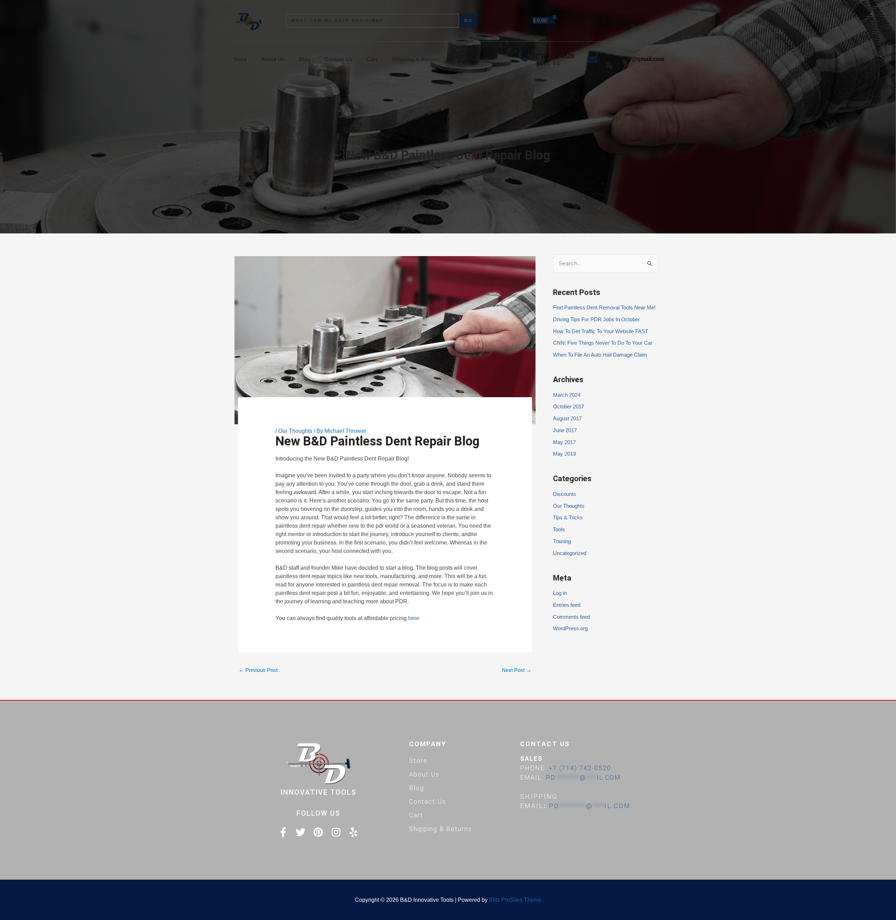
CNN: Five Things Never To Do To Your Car (602, 343)
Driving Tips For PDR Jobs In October (596, 319)
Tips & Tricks (568, 517)
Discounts (564, 494)
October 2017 (568, 406)
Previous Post (258, 670)
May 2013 (564, 454)
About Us (272, 59)
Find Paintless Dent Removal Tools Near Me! (604, 307)
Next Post (516, 670)
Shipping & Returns (416, 59)
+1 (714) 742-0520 (579, 768)
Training (562, 541)
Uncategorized (569, 553)
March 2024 (566, 395)
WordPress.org (570, 628)
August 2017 (567, 418)
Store (240, 59)
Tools (559, 529)
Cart (372, 59)
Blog (304, 59)
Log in (560, 593)
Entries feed (566, 605)
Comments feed (571, 617)
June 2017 (565, 430)
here (413, 618)
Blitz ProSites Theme (515, 900)
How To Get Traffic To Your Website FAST (600, 331)
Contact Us (338, 59)
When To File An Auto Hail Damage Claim (600, 355)
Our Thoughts (295, 431)
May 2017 (564, 442)
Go (468, 20)
